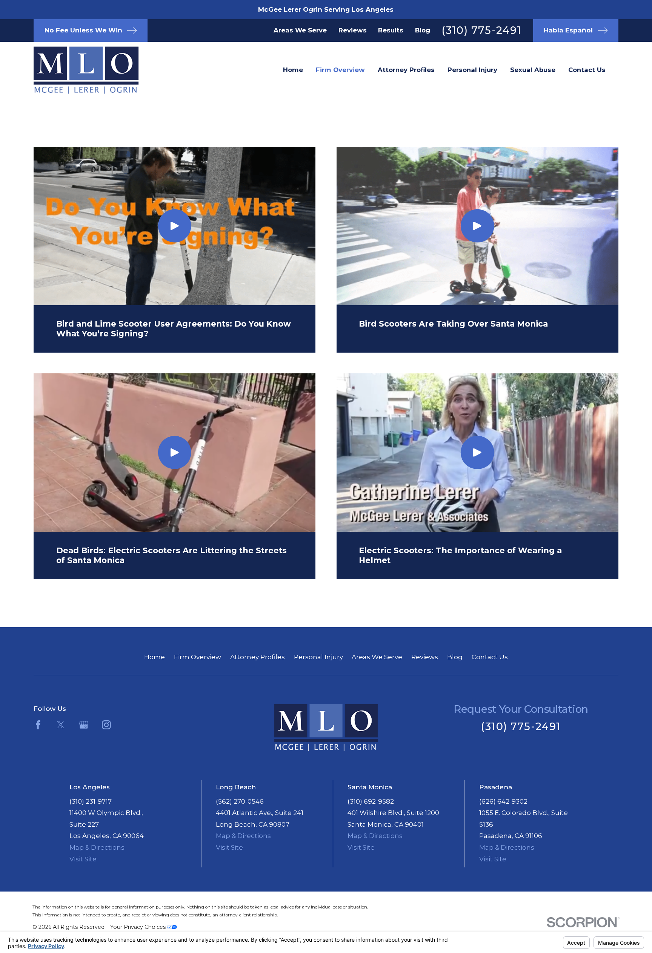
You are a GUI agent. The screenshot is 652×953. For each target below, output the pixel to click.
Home (154, 657)
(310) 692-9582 (371, 801)
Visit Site (83, 859)
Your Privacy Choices (138, 927)
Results (390, 30)
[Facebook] (38, 724)
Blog (422, 30)
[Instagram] (106, 724)
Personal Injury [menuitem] (472, 70)
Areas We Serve (300, 30)
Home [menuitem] (293, 70)
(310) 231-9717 (90, 801)
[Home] (74, 70)
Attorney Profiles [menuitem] (406, 70)
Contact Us (490, 657)
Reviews (352, 30)
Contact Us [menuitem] (587, 70)
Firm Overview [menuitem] (340, 70)
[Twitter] (60, 724)
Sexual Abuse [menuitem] (532, 70)
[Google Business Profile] (83, 724)
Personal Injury (318, 657)
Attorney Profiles (257, 657)
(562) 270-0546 (240, 801)
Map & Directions (97, 847)
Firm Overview (197, 657)
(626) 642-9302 (503, 801)
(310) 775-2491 (481, 30)
